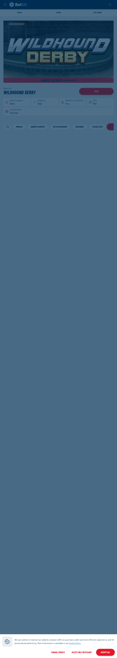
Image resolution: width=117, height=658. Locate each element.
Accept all (105, 652)
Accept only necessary (82, 652)
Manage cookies (58, 652)
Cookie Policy (75, 643)
